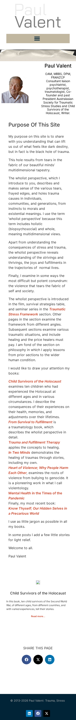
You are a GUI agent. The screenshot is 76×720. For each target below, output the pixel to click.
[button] (37, 38)
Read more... (38, 616)
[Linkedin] (29, 713)
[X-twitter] (46, 713)
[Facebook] (38, 713)
